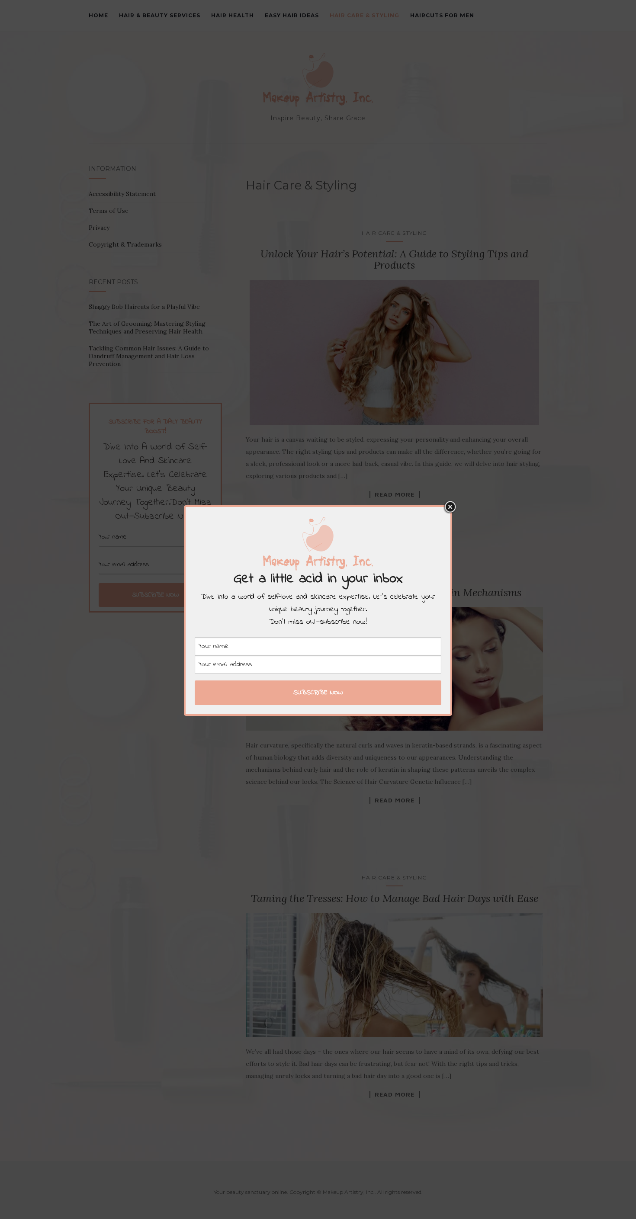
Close (449, 506)
